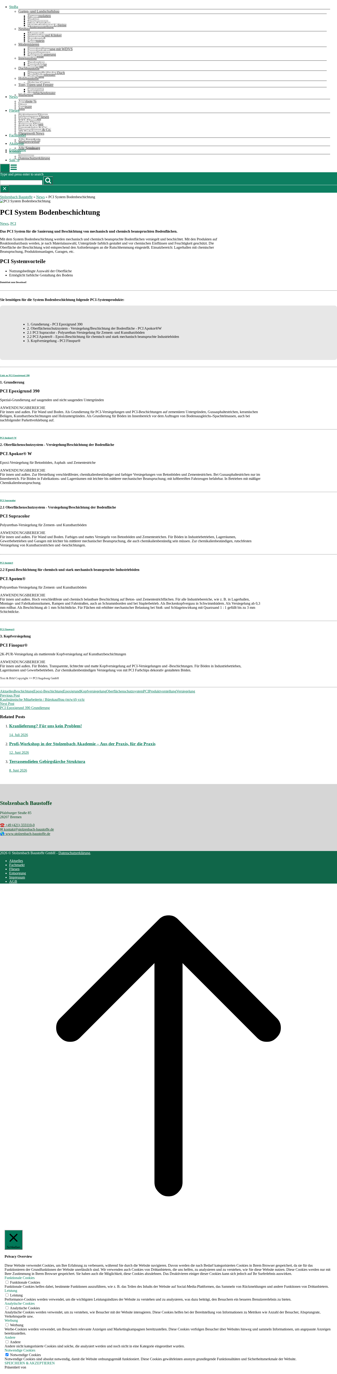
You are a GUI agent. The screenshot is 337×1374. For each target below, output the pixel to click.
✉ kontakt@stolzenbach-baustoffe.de (27, 829)
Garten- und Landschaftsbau (38, 11)
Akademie (16, 143)
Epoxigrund (71, 691)
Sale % (14, 160)
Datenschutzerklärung (34, 158)
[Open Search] (5, 168)
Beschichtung (23, 691)
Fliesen (14, 110)
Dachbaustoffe (28, 68)
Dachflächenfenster (41, 93)
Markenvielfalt (28, 142)
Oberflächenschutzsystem (124, 691)
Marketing (25, 95)
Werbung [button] (11, 1320)
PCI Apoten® (6, 563)
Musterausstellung (41, 27)
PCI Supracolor (8, 500)
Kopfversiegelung (93, 691)
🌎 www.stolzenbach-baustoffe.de (25, 834)
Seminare (25, 107)
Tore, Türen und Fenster (35, 85)
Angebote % (27, 101)
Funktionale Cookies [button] (20, 1278)
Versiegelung (185, 691)
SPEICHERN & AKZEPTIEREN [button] (30, 1363)
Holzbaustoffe (28, 78)
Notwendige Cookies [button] (20, 1350)
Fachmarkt (17, 865)
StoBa (13, 7)
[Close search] (4, 189)
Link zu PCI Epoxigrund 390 (15, 375)
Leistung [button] (11, 1291)
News (13, 97)
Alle (29, 148)
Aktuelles (7, 691)
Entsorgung (17, 873)
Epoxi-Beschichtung (48, 691)
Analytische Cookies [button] (20, 1303)
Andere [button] (10, 1337)
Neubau (24, 29)
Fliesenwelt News (31, 133)
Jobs (21, 109)
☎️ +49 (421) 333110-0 (17, 825)
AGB (13, 881)
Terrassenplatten (39, 16)
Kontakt (15, 152)
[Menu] (14, 170)
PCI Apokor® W (8, 438)
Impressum (17, 877)
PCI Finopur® (7, 629)
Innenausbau (27, 58)
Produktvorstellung (162, 691)
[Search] (48, 180)
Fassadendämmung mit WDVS (50, 49)
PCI (13, 223)
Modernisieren (28, 44)
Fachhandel (17, 135)
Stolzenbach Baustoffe (16, 197)
